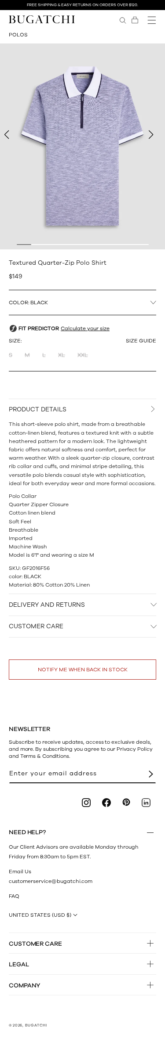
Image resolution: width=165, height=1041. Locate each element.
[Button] (150, 832)
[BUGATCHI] (42, 19)
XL (61, 355)
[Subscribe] (151, 774)
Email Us (20, 871)
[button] (135, 20)
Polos (18, 34)
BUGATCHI (36, 1025)
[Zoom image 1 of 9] (82, 146)
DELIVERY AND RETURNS (47, 605)
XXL (82, 355)
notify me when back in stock (83, 669)
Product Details (37, 409)
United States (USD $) (40, 915)
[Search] (123, 20)
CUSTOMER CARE (36, 626)
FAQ (14, 896)
